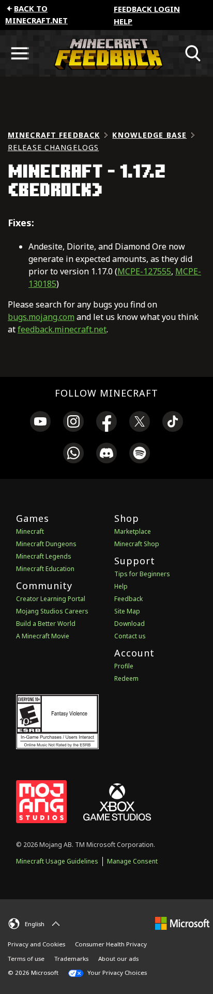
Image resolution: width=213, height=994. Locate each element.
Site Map (127, 611)
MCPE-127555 (144, 271)
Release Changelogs (53, 147)
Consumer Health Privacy (111, 944)
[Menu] (19, 53)
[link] (40, 423)
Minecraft (30, 531)
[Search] (193, 53)
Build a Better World (45, 623)
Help (123, 21)
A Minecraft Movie (42, 636)
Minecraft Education (45, 568)
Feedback (128, 598)
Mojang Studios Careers (52, 611)
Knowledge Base (149, 135)
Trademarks (71, 958)
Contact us (130, 636)
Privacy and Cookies (36, 944)
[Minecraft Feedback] (106, 53)
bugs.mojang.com (41, 317)
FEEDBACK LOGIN (147, 9)
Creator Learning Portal (50, 598)
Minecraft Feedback (54, 135)
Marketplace (132, 531)
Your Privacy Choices (116, 972)
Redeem (126, 678)
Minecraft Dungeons (46, 543)
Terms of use (26, 958)
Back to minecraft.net (36, 14)
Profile (123, 666)
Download (129, 623)
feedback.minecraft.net (62, 329)
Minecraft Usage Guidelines (57, 861)
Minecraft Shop (136, 543)
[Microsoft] (182, 922)
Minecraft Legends (43, 556)
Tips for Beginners (142, 573)
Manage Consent (132, 861)
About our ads (118, 958)
